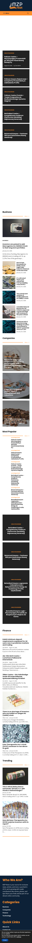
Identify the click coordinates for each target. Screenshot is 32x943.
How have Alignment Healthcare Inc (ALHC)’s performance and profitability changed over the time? (15, 363)
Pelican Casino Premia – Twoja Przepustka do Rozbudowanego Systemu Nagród (15, 98)
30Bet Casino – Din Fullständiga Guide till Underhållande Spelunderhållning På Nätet (15, 676)
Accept (5, 940)
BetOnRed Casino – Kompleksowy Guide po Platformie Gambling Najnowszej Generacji (13, 116)
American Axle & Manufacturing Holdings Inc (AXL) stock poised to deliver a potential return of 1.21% (22, 325)
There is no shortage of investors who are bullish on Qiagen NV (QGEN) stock (16, 713)
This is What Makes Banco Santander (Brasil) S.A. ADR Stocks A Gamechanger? (14, 788)
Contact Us (6, 930)
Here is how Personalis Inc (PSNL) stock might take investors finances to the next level (22, 266)
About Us (6, 927)
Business (5, 240)
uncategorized (9, 53)
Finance (5, 913)
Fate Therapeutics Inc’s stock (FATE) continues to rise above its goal (15, 746)
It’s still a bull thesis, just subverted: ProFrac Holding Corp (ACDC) (21, 281)
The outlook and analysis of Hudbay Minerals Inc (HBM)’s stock (22, 296)
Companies (7, 356)
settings (19, 937)
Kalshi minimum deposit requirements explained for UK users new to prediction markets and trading (16, 642)
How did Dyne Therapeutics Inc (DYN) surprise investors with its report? (16, 822)
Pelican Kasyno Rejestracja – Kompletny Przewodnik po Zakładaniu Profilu (16, 81)
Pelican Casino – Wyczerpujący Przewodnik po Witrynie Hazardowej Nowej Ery (15, 59)
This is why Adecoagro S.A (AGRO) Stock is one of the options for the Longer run (15, 421)
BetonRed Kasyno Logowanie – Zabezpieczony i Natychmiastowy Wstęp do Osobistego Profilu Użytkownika (17, 504)
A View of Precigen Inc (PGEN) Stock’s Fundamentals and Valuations (13, 392)
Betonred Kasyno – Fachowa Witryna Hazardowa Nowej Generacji (15, 135)
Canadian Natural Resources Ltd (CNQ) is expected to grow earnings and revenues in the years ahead (22, 311)
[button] (28, 13)
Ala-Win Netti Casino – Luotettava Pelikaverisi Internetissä (12, 658)
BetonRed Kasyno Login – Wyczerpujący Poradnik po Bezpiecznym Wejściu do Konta (16, 614)
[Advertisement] (16, 34)
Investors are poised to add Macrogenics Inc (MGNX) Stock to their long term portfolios (15, 246)
